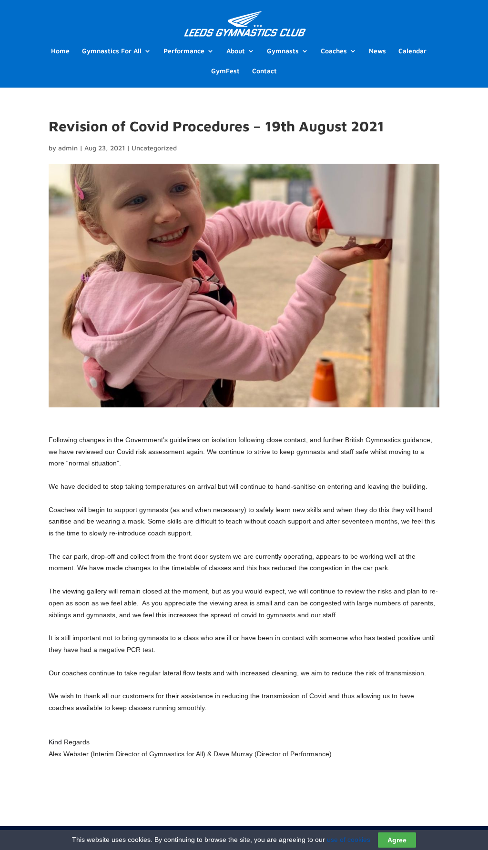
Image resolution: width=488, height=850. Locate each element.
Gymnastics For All (112, 51)
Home (60, 51)
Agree (397, 840)
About (235, 51)
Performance (183, 51)
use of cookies (348, 839)
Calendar (412, 51)
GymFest (225, 71)
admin (68, 148)
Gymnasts (283, 51)
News (377, 51)
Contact (264, 71)
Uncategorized (154, 148)
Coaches (334, 51)
